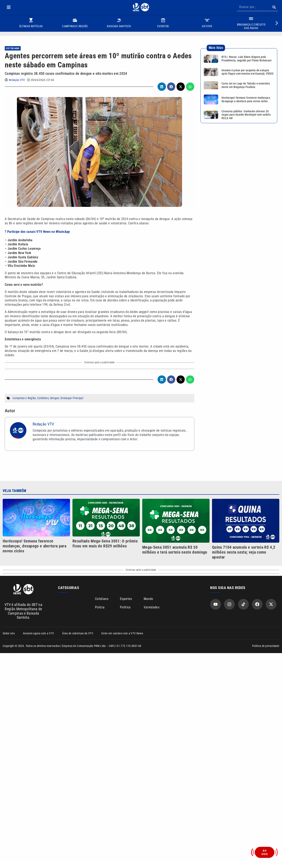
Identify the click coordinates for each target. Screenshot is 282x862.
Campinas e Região (24, 398)
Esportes (126, 599)
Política (125, 607)
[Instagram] (229, 604)
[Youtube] (215, 604)
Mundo (148, 599)
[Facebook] (257, 604)
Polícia (99, 607)
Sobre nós (9, 633)
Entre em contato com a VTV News (122, 633)
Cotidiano (13, 48)
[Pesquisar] (274, 7)
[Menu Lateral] (8, 7)
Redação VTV (17, 80)
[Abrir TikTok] (243, 604)
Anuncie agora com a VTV (38, 633)
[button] (8, 7)
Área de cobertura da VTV (77, 633)
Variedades (151, 607)
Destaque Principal (71, 398)
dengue (54, 398)
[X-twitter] (271, 604)
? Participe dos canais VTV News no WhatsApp (37, 232)
